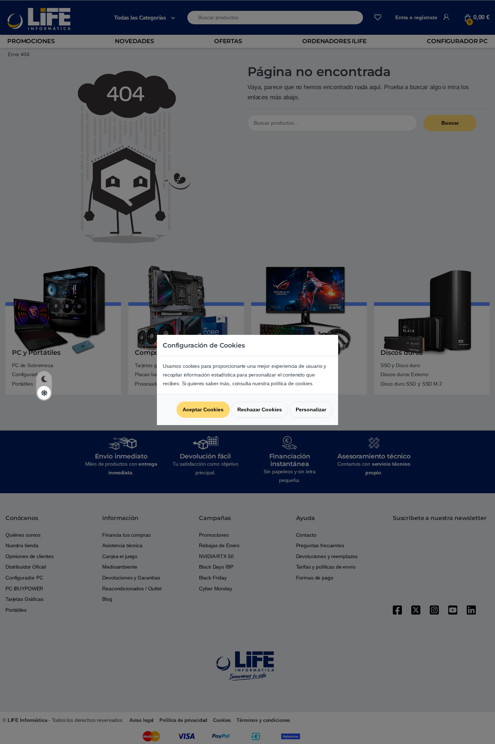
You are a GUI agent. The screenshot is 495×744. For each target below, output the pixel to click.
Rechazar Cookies (259, 409)
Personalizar (311, 409)
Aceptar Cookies (203, 409)
